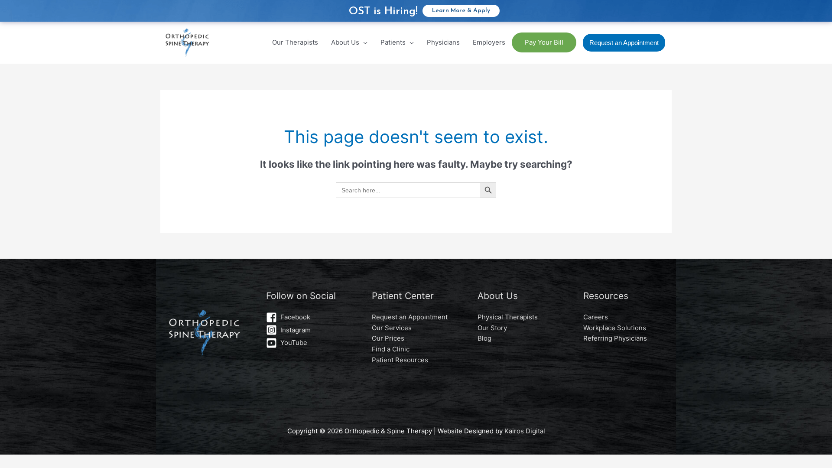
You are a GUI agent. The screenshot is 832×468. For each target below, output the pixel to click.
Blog (484, 338)
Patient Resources (400, 360)
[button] (624, 43)
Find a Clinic (391, 349)
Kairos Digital (524, 431)
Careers (595, 317)
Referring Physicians (615, 338)
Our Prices (388, 338)
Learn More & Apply (461, 10)
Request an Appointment (410, 317)
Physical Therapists (508, 317)
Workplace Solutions (614, 328)
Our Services (392, 328)
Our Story (492, 328)
